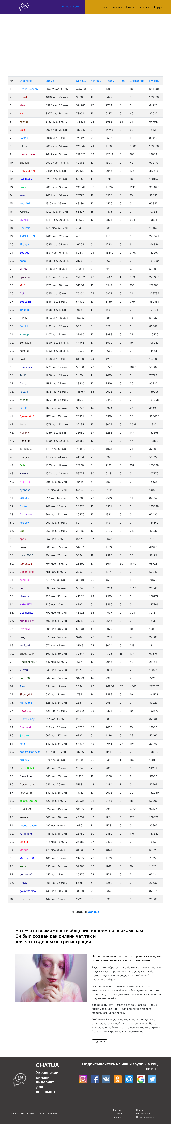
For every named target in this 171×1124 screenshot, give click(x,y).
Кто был (117, 1110)
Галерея (144, 7)
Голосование (143, 1113)
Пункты (154, 80)
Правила (117, 1117)
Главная (117, 7)
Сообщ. (81, 80)
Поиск (130, 7)
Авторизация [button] (70, 6)
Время (50, 80)
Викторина (137, 80)
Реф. (122, 80)
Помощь (140, 1110)
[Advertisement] (85, 45)
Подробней (99, 1041)
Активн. (96, 80)
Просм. (110, 80)
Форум (157, 7)
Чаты (104, 7)
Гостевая (118, 1113)
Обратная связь (145, 1117)
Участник (26, 80)
